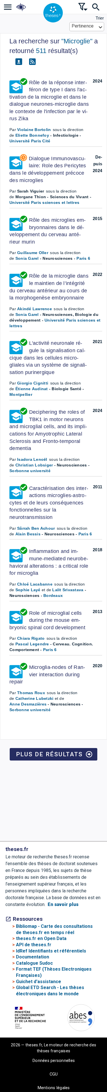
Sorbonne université (30, 470)
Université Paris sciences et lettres (44, 202)
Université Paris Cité (29, 141)
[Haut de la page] (99, 1058)
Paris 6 (83, 258)
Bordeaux (53, 595)
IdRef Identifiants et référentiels (51, 951)
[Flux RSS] (32, 62)
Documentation (32, 957)
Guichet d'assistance (38, 981)
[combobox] (87, 26)
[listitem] (8, 7)
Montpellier (20, 394)
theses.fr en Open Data (41, 938)
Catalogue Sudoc (34, 963)
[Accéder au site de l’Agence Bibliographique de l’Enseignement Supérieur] (81, 1018)
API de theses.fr (33, 944)
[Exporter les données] (18, 62)
